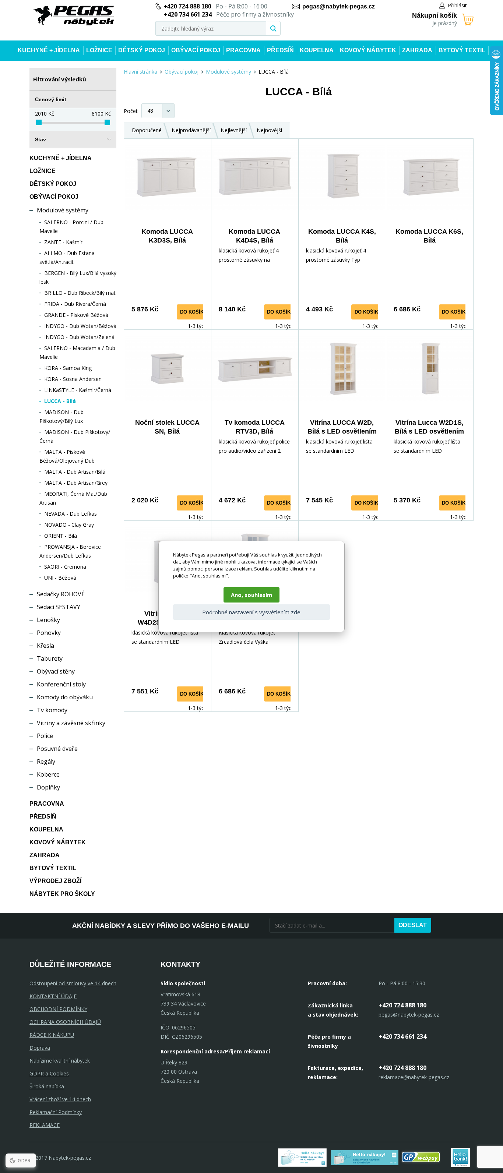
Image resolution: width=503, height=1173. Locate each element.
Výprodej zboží (55, 881)
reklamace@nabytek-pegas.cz (414, 1077)
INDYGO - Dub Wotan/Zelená (79, 336)
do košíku (193, 312)
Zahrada (417, 50)
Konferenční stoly (61, 684)
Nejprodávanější (191, 130)
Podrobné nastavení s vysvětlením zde (251, 612)
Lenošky (48, 620)
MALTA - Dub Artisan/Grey (76, 482)
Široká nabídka (46, 1086)
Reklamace (44, 1124)
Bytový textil (462, 50)
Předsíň (280, 50)
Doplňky (48, 787)
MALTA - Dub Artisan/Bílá (74, 471)
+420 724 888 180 (187, 6)
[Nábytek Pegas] (73, 16)
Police (45, 736)
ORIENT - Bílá (60, 535)
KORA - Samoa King (68, 367)
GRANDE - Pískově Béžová (76, 314)
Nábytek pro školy (62, 894)
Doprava (39, 1047)
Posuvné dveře (57, 749)
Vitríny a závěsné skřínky (71, 723)
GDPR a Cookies (49, 1073)
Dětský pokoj (141, 50)
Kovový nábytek (368, 50)
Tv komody (52, 710)
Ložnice (99, 50)
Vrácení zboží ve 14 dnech (60, 1099)
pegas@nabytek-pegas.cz (338, 6)
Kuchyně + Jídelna (49, 50)
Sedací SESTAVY (58, 607)
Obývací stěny (56, 671)
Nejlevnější (234, 130)
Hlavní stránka (140, 71)
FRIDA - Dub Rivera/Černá (75, 303)
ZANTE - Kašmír (63, 242)
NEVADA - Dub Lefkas (70, 513)
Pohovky (49, 633)
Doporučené (147, 130)
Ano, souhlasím (251, 594)
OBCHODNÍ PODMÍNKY (58, 1009)
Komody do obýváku (65, 697)
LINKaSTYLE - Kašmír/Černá (77, 389)
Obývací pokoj (195, 50)
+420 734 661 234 (402, 1036)
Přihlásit (457, 5)
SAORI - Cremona (65, 566)
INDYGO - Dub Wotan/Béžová (80, 325)
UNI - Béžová (60, 577)
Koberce (48, 774)
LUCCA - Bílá (60, 401)
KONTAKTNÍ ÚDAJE (53, 996)
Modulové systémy (62, 210)
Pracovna (243, 50)
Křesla (45, 646)
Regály (46, 761)
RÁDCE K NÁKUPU (51, 1034)
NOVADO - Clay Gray (69, 524)
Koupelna (317, 50)
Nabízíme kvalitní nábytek (59, 1060)
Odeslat (412, 925)
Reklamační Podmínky (55, 1112)
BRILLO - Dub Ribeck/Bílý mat (80, 292)
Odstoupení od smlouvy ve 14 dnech (72, 983)
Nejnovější (269, 130)
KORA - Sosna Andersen (73, 378)
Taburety (50, 658)
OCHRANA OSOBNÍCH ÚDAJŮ (65, 1021)
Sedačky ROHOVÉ (61, 594)
